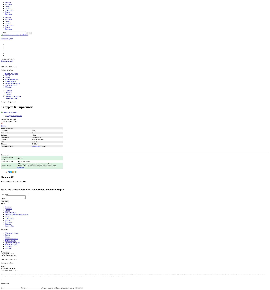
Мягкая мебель (10, 241)
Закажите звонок (7, 61)
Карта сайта (9, 226)
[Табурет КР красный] (9, 112)
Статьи (7, 12)
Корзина (8, 224)
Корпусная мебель (11, 239)
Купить (3, 126)
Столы (7, 237)
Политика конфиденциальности (16, 214)
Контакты (8, 14)
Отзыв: (3, 199)
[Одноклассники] (13, 172)
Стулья (7, 235)
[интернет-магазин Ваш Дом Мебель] (14, 35)
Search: (3, 33)
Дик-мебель (36, 146)
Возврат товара (10, 212)
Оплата (7, 6)
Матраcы (8, 248)
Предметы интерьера (12, 242)
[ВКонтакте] (9, 172)
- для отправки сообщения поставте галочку (59, 288)
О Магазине (9, 10)
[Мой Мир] (15, 172)
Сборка (7, 8)
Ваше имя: (4, 194)
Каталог (8, 220)
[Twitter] (11, 172)
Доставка (8, 4)
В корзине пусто (7, 39)
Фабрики (8, 246)
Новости (8, 2)
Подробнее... (21, 167)
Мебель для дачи (11, 244)
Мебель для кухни (11, 233)
